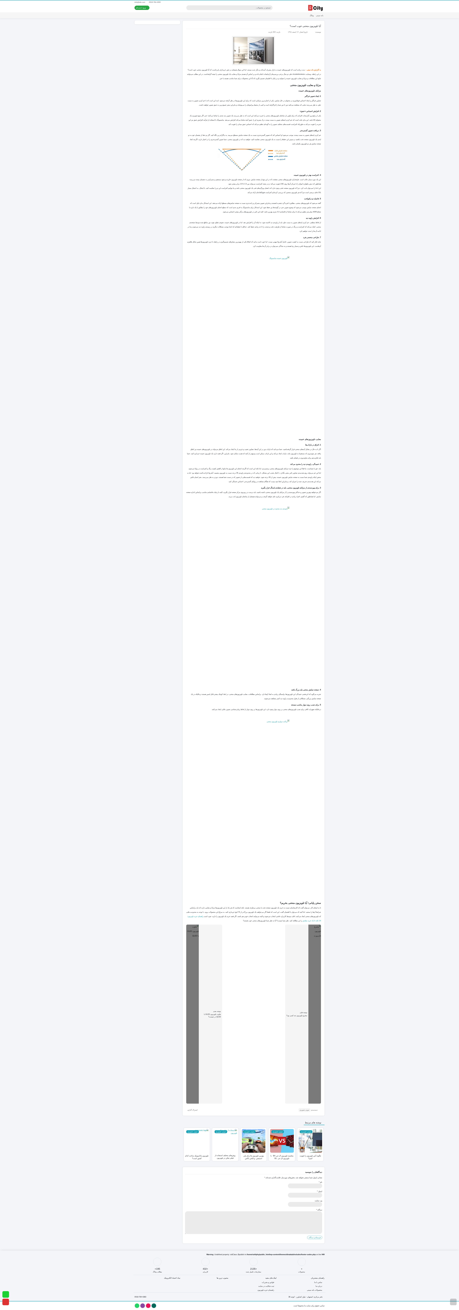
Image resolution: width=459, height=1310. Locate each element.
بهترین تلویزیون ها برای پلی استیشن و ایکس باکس (253, 1157)
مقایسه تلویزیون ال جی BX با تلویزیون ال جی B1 (281, 1157)
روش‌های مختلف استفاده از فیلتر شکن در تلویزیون (225, 1156)
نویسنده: (318, 32)
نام (320, 1182)
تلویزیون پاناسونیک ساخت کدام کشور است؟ (196, 1157)
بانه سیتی (319, 15)
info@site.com (140, 2)
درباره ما (319, 1286)
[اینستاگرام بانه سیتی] (5, 1302)
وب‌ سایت (318, 1201)
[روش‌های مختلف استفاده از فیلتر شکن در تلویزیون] (225, 1140)
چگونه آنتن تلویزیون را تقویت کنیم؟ (310, 1157)
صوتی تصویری (304, 1110)
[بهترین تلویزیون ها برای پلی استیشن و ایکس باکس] (253, 1141)
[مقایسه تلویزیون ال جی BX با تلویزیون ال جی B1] (282, 1141)
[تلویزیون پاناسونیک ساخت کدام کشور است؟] (197, 1141)
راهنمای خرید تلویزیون (265, 1290)
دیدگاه (319, 1210)
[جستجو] (188, 7)
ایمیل (319, 1191)
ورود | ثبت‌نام (141, 8)
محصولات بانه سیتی (314, 1290)
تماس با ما (318, 1282)
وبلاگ (312, 15)
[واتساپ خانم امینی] (5, 1294)
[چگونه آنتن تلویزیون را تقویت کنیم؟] (310, 1141)
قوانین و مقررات (268, 1282)
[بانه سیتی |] (316, 8)
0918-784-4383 (155, 2)
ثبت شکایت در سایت (266, 1286)
